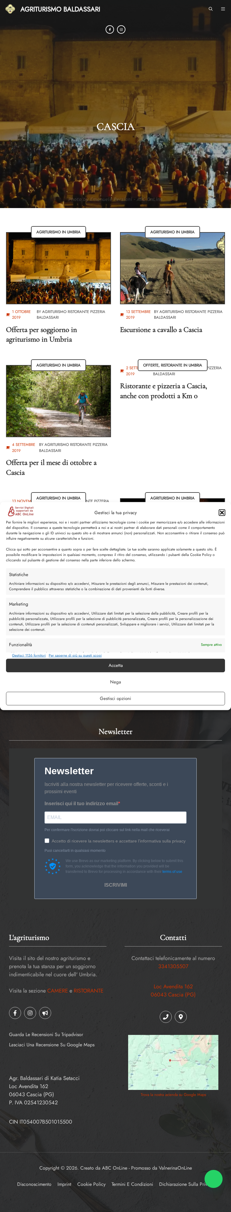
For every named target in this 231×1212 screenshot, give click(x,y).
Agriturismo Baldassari (60, 9)
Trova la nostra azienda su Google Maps (173, 1094)
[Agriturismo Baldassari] (10, 9)
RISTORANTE (88, 991)
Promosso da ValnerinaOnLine (161, 1167)
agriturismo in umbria (58, 232)
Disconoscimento (34, 1184)
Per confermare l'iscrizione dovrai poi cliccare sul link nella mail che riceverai (107, 830)
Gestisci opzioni (115, 698)
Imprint (64, 1184)
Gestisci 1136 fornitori (29, 655)
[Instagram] (121, 29)
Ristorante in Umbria (181, 365)
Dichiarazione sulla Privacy (186, 1184)
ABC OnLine (114, 1167)
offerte (151, 365)
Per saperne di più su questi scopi (75, 655)
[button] (222, 513)
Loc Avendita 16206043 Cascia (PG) (173, 991)
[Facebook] (110, 29)
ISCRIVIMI (115, 885)
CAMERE (57, 991)
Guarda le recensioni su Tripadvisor (46, 1034)
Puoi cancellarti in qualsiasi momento (75, 850)
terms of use (172, 872)
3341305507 (173, 966)
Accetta (116, 665)
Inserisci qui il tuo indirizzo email (81, 803)
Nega (115, 682)
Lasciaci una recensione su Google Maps (51, 1044)
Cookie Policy (91, 1184)
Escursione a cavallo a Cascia (161, 329)
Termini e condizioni (132, 1184)
